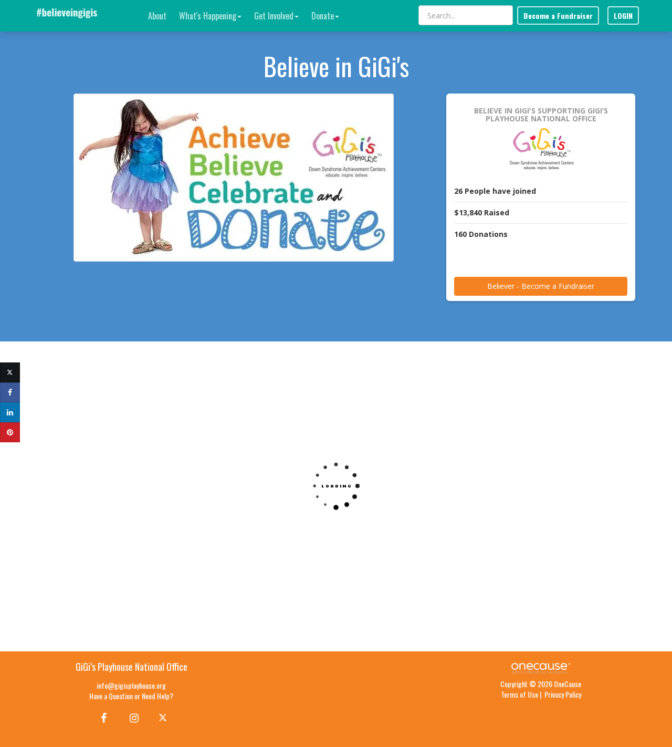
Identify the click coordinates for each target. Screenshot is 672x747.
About (157, 15)
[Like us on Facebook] (102, 717)
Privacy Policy (562, 694)
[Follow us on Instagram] (131, 717)
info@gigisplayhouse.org (131, 685)
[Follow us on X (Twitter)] (164, 717)
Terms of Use (519, 694)
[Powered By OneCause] (540, 666)
